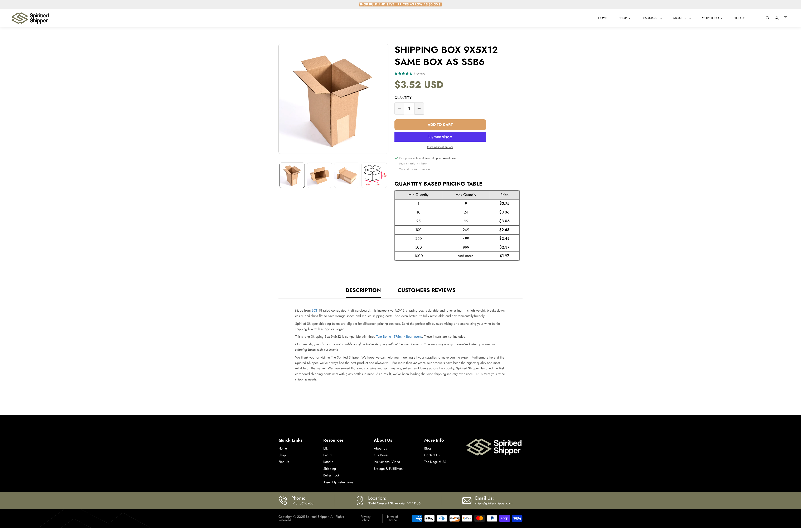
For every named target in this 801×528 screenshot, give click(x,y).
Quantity (403, 98)
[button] (624, 18)
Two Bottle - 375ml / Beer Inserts (399, 336)
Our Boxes (381, 455)
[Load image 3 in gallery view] (346, 175)
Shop (282, 455)
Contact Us (432, 455)
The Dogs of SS (435, 461)
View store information (414, 169)
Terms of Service (392, 518)
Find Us (283, 461)
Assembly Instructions (338, 482)
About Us (380, 448)
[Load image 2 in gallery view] (319, 175)
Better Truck (331, 475)
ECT (314, 310)
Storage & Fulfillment (388, 468)
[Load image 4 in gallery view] (374, 175)
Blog (427, 448)
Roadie (328, 461)
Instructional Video (387, 461)
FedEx (327, 455)
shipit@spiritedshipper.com (493, 503)
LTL (325, 448)
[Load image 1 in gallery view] (292, 175)
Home (282, 448)
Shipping (329, 468)
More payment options (440, 147)
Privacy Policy (365, 518)
